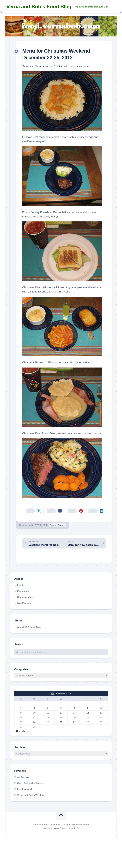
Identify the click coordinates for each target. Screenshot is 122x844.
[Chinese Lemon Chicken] (62, 130)
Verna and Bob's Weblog (30, 795)
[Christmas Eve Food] (62, 355)
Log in (20, 585)
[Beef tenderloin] (62, 205)
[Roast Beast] (62, 497)
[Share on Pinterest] (74, 511)
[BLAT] (62, 280)
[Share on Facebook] (53, 511)
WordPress (59, 828)
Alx (78, 828)
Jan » (25, 731)
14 (87, 712)
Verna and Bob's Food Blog (38, 6)
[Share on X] (32, 511)
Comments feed (25, 597)
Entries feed (23, 591)
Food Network (24, 789)
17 (34, 717)
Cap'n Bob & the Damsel (30, 783)
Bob (45, 525)
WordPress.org (25, 603)
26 (61, 722)
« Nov (17, 731)
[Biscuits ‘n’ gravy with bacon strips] (62, 426)
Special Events (57, 525)
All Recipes (23, 777)
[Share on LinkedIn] (95, 511)
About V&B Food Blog (29, 627)
